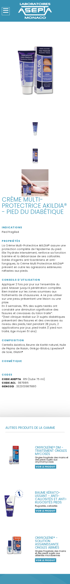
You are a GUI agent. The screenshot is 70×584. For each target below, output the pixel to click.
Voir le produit (45, 466)
